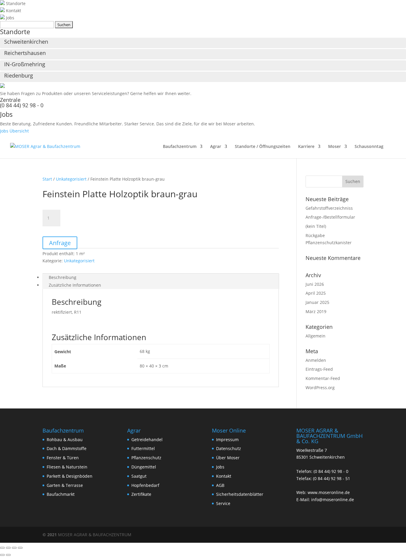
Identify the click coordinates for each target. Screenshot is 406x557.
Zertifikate (141, 494)
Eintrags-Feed (319, 369)
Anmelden (316, 360)
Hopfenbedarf (145, 485)
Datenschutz (228, 448)
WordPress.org (320, 387)
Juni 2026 (315, 284)
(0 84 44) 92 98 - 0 (21, 105)
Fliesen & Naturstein (67, 467)
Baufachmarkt (61, 494)
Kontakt (223, 476)
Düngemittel (143, 467)
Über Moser (228, 457)
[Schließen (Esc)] (20, 548)
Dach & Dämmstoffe (66, 448)
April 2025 (316, 293)
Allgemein (315, 336)
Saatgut (139, 476)
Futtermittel (143, 448)
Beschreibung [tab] (62, 277)
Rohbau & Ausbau (65, 439)
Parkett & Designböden (69, 476)
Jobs (220, 467)
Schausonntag (369, 146)
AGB (220, 485)
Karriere (306, 146)
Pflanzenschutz (146, 457)
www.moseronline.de (329, 492)
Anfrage (60, 243)
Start (47, 179)
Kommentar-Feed (323, 378)
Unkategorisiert (71, 179)
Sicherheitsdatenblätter (239, 494)
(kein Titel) (316, 226)
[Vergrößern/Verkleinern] (2, 548)
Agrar (215, 146)
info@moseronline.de (332, 499)
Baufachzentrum (179, 146)
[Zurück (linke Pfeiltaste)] (2, 555)
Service (223, 503)
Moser (334, 146)
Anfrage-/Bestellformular (330, 217)
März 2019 (316, 311)
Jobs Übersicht (14, 131)
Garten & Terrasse (65, 485)
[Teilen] (14, 548)
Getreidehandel (147, 439)
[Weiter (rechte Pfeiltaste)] (8, 555)
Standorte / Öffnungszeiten (262, 146)
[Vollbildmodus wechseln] (8, 548)
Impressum (227, 439)
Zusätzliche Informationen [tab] (75, 285)
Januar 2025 (317, 302)
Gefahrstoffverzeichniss (329, 208)
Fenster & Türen (63, 457)
